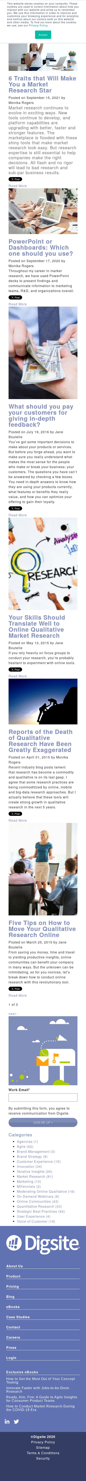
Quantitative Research (39, 1206)
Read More (18, 185)
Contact (13, 1327)
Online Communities (38, 1201)
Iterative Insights (34, 1171)
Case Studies (18, 1317)
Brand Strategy (32, 1156)
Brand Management (36, 1151)
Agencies (27, 1141)
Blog (10, 1296)
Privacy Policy (38, 25)
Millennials (29, 1186)
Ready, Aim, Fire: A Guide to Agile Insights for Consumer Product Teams (41, 1398)
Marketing (29, 1181)
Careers (13, 1337)
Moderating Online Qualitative (46, 1191)
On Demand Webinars (38, 1196)
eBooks (13, 1306)
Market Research (35, 1176)
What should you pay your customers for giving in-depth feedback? (41, 415)
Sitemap (43, 1447)
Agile (25, 1146)
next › (13, 1013)
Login (11, 1357)
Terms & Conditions (43, 1452)
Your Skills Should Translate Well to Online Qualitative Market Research (37, 626)
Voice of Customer (36, 1221)
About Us (14, 1266)
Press (11, 1347)
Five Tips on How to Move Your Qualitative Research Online (42, 928)
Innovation (29, 1166)
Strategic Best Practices (41, 1211)
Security (43, 1458)
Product (13, 1276)
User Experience (34, 1216)
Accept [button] (43, 34)
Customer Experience (39, 1161)
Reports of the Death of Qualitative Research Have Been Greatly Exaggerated (41, 740)
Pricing (12, 1286)
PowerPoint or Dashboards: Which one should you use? (41, 247)
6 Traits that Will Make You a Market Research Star (42, 84)
